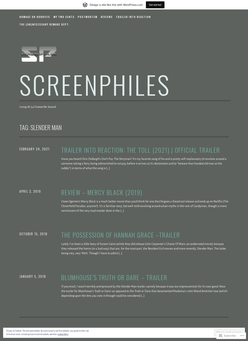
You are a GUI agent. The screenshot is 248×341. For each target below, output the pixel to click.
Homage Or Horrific (34, 17)
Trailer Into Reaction (133, 17)
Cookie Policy (63, 334)
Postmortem (87, 17)
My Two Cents (64, 17)
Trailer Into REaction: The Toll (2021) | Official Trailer (140, 150)
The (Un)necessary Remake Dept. (44, 24)
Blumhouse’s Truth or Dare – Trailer (114, 277)
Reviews (107, 17)
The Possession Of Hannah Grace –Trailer (120, 235)
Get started (155, 4)
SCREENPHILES (95, 84)
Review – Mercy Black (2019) (101, 192)
